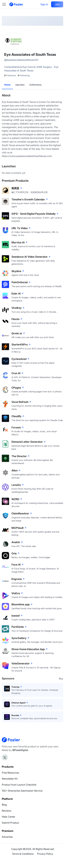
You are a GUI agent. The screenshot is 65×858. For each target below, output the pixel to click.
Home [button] (7, 84)
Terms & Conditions (23, 853)
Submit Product (10, 822)
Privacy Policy (45, 853)
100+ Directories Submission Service (22, 790)
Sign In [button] (44, 4)
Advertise (7, 836)
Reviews (6, 810)
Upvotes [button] (19, 84)
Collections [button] (35, 84)
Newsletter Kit (10, 778)
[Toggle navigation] (5, 4)
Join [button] (57, 4)
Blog (4, 804)
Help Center (8, 816)
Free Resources (10, 772)
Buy (61, 678)
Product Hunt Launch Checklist (19, 784)
